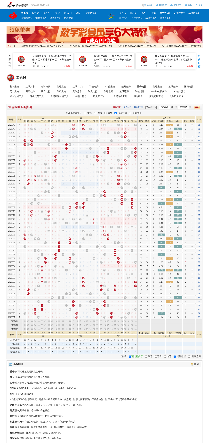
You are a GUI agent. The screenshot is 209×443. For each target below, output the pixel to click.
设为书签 (148, 5)
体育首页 (177, 5)
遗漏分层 (137, 113)
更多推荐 (199, 61)
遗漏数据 (122, 113)
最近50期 (117, 107)
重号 (89, 113)
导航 (190, 5)
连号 (99, 113)
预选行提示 (137, 356)
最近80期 (128, 107)
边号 (110, 113)
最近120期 (138, 107)
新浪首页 (163, 5)
